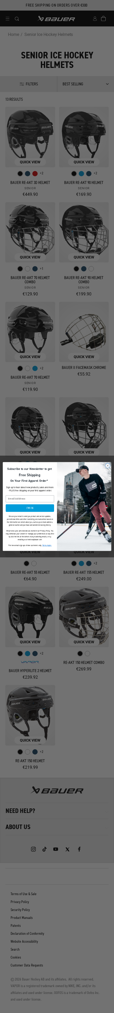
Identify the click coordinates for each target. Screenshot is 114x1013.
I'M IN (30, 508)
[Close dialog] (107, 465)
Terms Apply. (47, 545)
